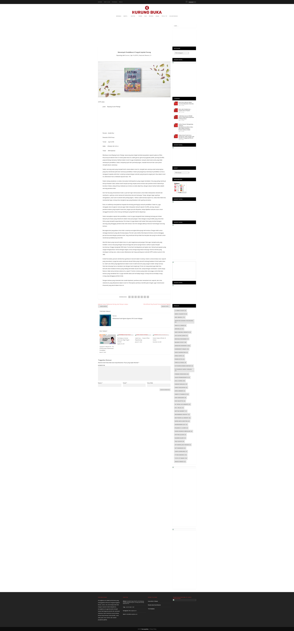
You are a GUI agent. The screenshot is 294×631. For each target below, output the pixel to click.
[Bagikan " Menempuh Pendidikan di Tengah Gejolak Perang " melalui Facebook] (129, 296)
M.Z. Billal (179, 407)
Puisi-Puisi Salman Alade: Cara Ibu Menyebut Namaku (186, 103)
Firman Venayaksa (181, 374)
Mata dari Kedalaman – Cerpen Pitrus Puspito (185, 109)
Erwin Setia (179, 359)
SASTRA (133, 16)
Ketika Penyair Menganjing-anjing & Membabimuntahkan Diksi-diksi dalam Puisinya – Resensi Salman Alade (186, 126)
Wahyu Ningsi (180, 461)
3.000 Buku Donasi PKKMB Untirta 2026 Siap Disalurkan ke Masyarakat (186, 117)
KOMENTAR (101, 365)
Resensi (151, 16)
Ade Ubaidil (180, 317)
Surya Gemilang (181, 451)
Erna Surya (179, 355)
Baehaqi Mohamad (182, 339)
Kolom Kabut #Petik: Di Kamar (159, 339)
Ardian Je (179, 329)
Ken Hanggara (180, 397)
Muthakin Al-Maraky (182, 418)
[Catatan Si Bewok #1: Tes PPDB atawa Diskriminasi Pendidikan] (108, 339)
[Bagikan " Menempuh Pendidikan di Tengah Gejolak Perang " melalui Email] (144, 296)
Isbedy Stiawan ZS (181, 394)
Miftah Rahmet (181, 411)
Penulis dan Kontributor (154, 605)
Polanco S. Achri (181, 428)
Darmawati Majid (182, 349)
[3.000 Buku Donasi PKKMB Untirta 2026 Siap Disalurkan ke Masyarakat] (176, 117)
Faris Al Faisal (180, 362)
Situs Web (150, 383)
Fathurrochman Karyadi (184, 366)
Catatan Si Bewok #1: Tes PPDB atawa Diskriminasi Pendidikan (107, 348)
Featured (141, 55)
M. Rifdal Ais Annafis (182, 404)
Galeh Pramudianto (182, 377)
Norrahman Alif (181, 424)
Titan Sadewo (181, 455)
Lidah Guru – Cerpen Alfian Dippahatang (142, 339)
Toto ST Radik (181, 458)
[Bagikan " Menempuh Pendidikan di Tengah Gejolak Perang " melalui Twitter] (132, 296)
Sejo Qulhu (179, 441)
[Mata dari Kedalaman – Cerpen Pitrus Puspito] (176, 110)
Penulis (121, 2)
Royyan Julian (180, 434)
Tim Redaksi (114, 2)
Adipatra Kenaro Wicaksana (184, 321)
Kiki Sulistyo (180, 401)
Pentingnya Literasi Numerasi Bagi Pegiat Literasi (123, 340)
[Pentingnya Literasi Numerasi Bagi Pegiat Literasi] (125, 335)
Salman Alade (180, 438)
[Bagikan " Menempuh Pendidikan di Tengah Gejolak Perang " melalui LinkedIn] (141, 296)
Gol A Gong (180, 381)
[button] (174, 36)
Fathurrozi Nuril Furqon (183, 370)
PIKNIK (140, 16)
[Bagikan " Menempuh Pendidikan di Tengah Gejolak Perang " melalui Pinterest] (138, 296)
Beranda (100, 2)
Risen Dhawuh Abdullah (183, 431)
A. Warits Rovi (180, 310)
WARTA (125, 16)
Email (125, 383)
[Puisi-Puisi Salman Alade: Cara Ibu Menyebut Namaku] (176, 103)
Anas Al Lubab (180, 325)
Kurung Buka (145, 629)
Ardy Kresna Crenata (183, 332)
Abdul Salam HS (181, 314)
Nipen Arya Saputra (182, 421)
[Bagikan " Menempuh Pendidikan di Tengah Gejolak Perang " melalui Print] (147, 296)
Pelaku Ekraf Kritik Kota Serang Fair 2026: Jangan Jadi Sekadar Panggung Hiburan (186, 136)
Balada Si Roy (180, 342)
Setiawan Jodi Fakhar (183, 444)
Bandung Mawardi (182, 345)
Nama (100, 383)
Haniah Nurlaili (181, 384)
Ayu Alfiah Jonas (181, 335)
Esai (145, 16)
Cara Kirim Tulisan (153, 601)
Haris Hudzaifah (181, 387)
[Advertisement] (134, 35)
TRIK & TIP (164, 16)
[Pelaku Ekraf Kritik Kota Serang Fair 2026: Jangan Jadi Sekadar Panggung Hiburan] (176, 136)
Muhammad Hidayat (182, 414)
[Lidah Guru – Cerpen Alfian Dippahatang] (143, 335)
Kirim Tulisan (107, 2)
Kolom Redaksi (173, 16)
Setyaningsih (180, 448)
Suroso (127, 55)
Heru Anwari (180, 391)
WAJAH (157, 16)
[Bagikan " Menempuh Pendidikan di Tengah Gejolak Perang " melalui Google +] (135, 296)
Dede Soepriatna (181, 352)
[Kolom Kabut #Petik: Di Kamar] (161, 335)
